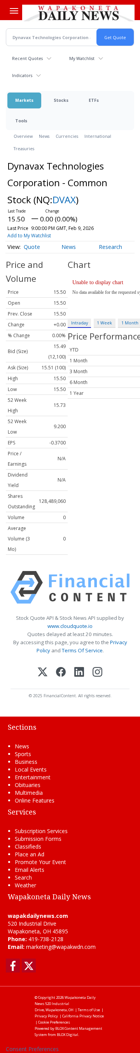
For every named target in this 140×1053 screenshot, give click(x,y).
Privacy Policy (46, 1016)
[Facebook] (61, 672)
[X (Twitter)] (43, 672)
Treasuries (24, 148)
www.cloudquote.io (70, 626)
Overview (23, 136)
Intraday (79, 323)
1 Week (104, 323)
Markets (24, 100)
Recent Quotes (27, 58)
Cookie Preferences (54, 1022)
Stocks (61, 100)
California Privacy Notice (83, 1016)
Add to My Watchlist (29, 235)
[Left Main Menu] (14, 11)
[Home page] (78, 12)
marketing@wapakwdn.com (61, 946)
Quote (32, 246)
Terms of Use (89, 1009)
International (97, 136)
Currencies (67, 136)
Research (110, 246)
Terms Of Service (82, 650)
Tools (21, 120)
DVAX (64, 199)
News (44, 136)
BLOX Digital (67, 1034)
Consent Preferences (32, 1049)
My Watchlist (81, 58)
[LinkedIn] (79, 672)
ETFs (94, 100)
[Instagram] (97, 672)
